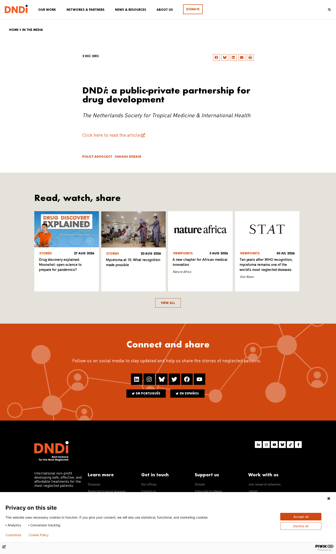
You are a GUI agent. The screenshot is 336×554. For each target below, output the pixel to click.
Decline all (300, 526)
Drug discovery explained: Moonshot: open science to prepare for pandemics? (60, 265)
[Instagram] (149, 379)
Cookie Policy (39, 535)
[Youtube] (199, 379)
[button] (216, 57)
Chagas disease (128, 156)
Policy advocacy (97, 156)
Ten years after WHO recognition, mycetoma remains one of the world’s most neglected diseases (266, 265)
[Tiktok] (290, 444)
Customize (13, 535)
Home (14, 30)
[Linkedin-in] (258, 444)
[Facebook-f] (298, 444)
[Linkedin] (136, 379)
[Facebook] (187, 379)
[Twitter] (174, 379)
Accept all (300, 517)
